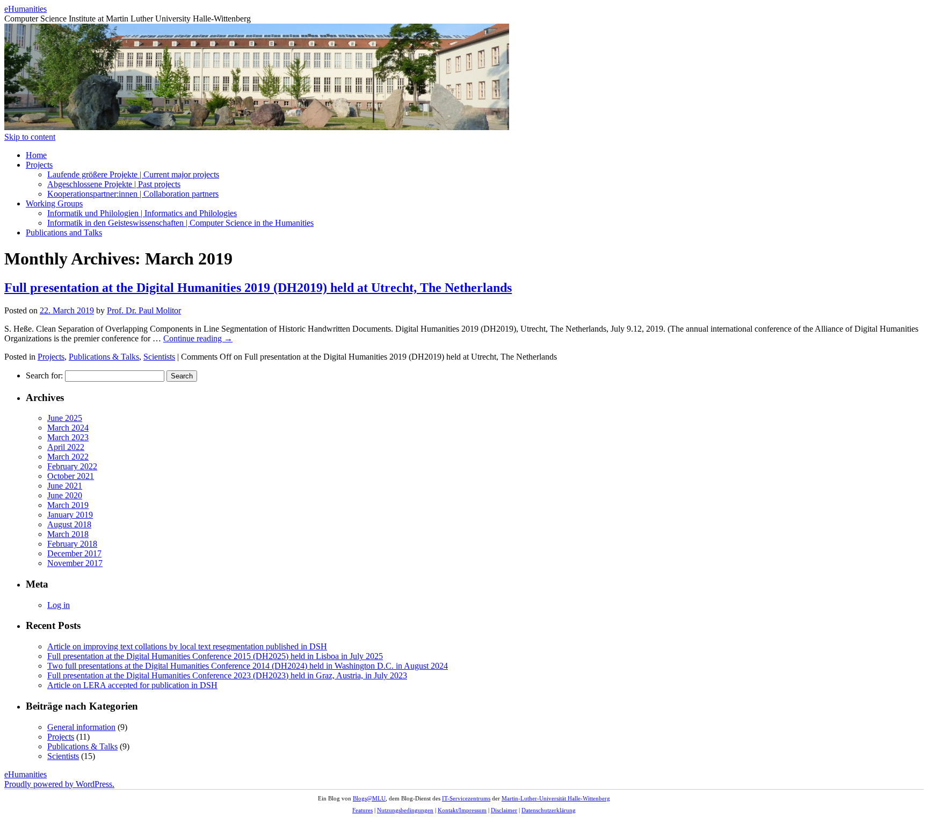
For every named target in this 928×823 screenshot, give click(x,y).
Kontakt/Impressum (462, 810)
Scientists (159, 356)
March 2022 (68, 456)
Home (36, 155)
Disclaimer (504, 810)
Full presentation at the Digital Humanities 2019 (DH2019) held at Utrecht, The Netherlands (258, 288)
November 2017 (75, 563)
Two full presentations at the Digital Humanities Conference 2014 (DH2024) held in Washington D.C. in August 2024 (247, 665)
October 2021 (70, 476)
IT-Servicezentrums (466, 798)
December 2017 (74, 553)
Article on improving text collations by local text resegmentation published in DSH (187, 646)
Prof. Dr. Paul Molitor (144, 310)
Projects (39, 164)
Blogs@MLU (369, 798)
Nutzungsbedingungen (405, 810)
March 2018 (68, 534)
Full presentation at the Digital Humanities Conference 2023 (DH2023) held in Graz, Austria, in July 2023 (227, 675)
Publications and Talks (64, 232)
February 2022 (72, 466)
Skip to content (29, 136)
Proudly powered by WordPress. (59, 784)
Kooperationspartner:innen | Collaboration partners (133, 193)
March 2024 (68, 427)
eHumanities (25, 8)
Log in (58, 605)
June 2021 (64, 485)
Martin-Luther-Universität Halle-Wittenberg (556, 798)
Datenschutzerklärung (548, 810)
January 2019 (70, 514)
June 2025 (64, 418)
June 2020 (64, 495)
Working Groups (54, 203)
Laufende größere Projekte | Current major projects (133, 174)
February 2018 (72, 543)
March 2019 (68, 505)
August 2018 (69, 524)
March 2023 (68, 437)
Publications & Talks (104, 356)
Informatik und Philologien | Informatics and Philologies (142, 213)
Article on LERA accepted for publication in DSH (132, 685)
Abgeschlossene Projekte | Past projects (113, 184)
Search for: (44, 375)
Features (362, 810)
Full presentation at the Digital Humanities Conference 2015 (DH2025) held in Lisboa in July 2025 (215, 656)
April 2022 (65, 447)
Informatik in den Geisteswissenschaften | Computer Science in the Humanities (180, 222)
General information (81, 727)
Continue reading (198, 338)
